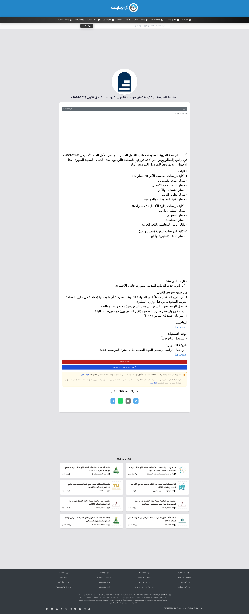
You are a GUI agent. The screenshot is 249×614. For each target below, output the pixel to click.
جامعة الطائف (103, 491)
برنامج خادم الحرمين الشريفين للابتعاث (160, 474)
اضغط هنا (181, 326)
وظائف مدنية (183, 573)
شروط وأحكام (64, 583)
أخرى (184, 109)
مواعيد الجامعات (144, 578)
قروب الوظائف (104, 588)
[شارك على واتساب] (120, 401)
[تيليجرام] (61, 609)
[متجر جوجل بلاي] (47, 609)
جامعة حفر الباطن (167, 508)
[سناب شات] (79, 609)
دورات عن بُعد (144, 583)
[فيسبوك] (84, 609)
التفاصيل (153, 383)
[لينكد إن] (56, 609)
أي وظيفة (177, 608)
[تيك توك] (89, 609)
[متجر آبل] (51, 609)
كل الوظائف (104, 573)
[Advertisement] (124, 49)
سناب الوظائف (104, 583)
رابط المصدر (123, 362)
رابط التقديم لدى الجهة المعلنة (123, 367)
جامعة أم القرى (168, 525)
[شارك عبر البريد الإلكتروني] (128, 401)
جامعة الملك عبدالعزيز (100, 474)
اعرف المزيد (84, 375)
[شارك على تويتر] (136, 401)
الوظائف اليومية (104, 578)
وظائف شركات (184, 583)
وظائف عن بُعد (184, 588)
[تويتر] (75, 609)
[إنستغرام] (70, 609)
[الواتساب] (65, 609)
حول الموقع (64, 573)
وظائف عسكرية (184, 578)
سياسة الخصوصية (64, 588)
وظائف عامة (144, 573)
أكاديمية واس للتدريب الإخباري (163, 491)
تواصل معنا (64, 578)
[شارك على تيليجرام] (112, 401)
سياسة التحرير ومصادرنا (144, 588)
